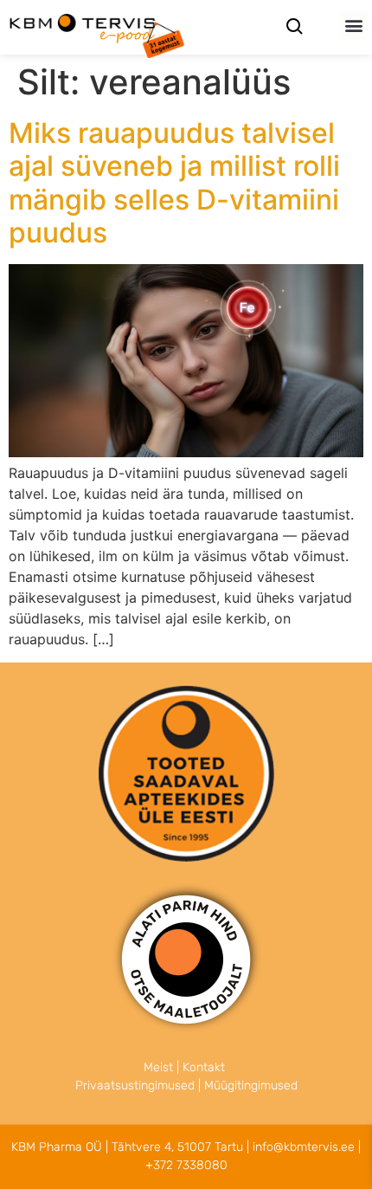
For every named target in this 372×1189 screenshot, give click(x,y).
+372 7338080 (186, 1165)
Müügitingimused (251, 1085)
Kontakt (204, 1067)
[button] (354, 25)
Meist (158, 1067)
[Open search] (294, 28)
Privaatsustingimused (135, 1085)
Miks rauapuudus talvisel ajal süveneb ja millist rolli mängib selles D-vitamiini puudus (174, 182)
